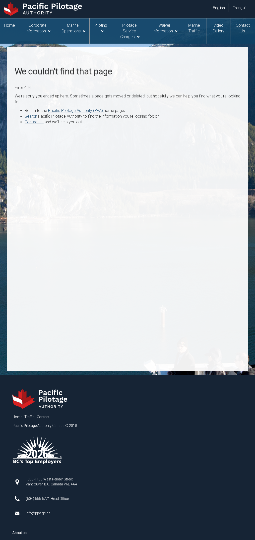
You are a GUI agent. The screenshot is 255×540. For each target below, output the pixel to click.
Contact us (34, 122)
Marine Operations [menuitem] (71, 28)
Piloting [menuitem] (100, 25)
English (219, 7)
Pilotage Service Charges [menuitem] (128, 31)
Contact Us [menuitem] (243, 28)
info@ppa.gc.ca (38, 513)
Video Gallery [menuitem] (218, 28)
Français (240, 7)
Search (31, 116)
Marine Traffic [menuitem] (194, 28)
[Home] (40, 399)
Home (17, 417)
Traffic (29, 417)
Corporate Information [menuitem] (35, 28)
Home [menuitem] (9, 25)
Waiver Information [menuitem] (162, 28)
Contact (43, 417)
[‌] (19, 481)
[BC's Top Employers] (37, 450)
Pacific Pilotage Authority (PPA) (76, 110)
